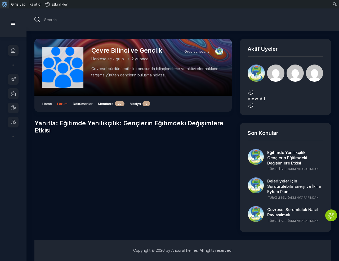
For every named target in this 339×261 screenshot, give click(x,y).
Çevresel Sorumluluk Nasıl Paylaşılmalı (292, 212)
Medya (138, 104)
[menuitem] (4, 4)
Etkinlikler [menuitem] (60, 4)
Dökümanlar (83, 104)
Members (110, 104)
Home (47, 104)
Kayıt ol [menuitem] (35, 4)
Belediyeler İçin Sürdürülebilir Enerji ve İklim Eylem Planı (294, 186)
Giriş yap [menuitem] (18, 4)
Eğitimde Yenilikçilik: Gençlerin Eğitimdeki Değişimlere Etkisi (287, 158)
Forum (62, 104)
